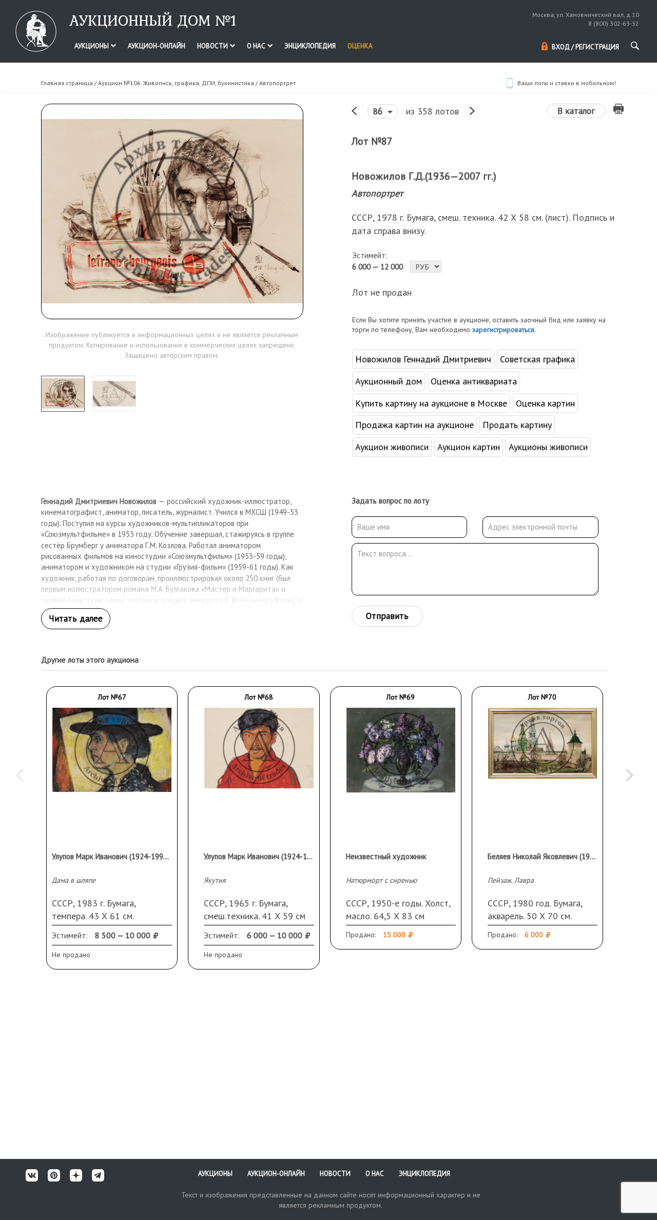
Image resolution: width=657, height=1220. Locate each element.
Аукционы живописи (548, 447)
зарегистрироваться (503, 329)
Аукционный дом (388, 381)
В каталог (576, 111)
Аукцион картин (468, 447)
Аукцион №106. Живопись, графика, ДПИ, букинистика (176, 83)
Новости (213, 46)
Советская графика (537, 359)
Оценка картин (545, 403)
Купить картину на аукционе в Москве (431, 403)
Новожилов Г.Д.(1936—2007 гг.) (424, 176)
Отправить (387, 616)
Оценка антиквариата (474, 381)
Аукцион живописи (392, 447)
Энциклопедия (310, 46)
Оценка (360, 46)
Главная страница (67, 83)
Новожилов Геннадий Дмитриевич (423, 359)
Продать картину (517, 425)
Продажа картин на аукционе (414, 425)
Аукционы (92, 46)
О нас (257, 46)
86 (379, 111)
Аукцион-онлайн (156, 46)
